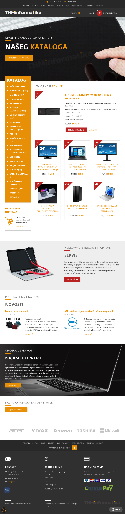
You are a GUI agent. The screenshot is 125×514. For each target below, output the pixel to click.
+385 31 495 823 (55, 2)
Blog (43, 6)
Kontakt (99, 6)
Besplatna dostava (12, 210)
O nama (35, 6)
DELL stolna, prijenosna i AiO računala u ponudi (88, 311)
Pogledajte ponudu (19, 58)
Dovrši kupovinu (110, 13)
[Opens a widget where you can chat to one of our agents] (116, 510)
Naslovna (26, 6)
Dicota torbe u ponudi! (16, 311)
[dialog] (4, 510)
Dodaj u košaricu (75, 130)
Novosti (51, 6)
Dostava (90, 6)
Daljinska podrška (15, 410)
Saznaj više (20, 227)
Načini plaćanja (63, 6)
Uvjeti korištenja (78, 6)
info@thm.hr (71, 2)
